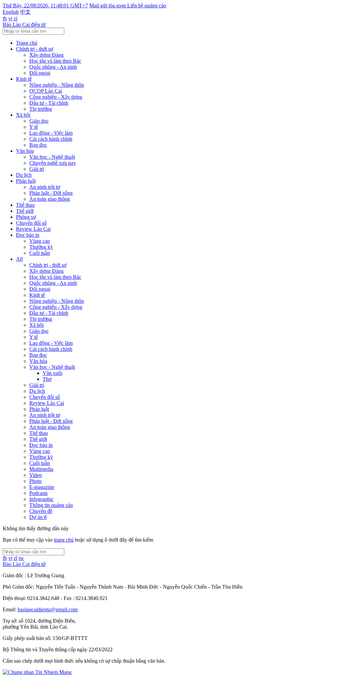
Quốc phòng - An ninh (53, 67)
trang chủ (64, 540)
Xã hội (23, 115)
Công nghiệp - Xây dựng (55, 97)
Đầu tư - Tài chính (48, 103)
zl (15, 18)
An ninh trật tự (44, 187)
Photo (35, 481)
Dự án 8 (38, 517)
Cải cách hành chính (50, 139)
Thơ (47, 379)
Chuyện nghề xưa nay (52, 163)
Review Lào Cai (33, 229)
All (19, 259)
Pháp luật (26, 181)
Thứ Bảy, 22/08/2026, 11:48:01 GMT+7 (45, 5)
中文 (25, 12)
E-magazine (41, 487)
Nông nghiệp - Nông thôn (56, 85)
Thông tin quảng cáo (51, 505)
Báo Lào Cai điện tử (24, 24)
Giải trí (36, 169)
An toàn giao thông (49, 199)
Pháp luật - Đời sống (51, 193)
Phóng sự (26, 217)
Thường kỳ (41, 247)
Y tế (33, 127)
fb (5, 18)
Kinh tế (24, 79)
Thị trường (40, 109)
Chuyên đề (40, 511)
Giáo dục (39, 121)
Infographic (41, 499)
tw (21, 558)
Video (35, 475)
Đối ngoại (39, 73)
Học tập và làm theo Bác (55, 61)
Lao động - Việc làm (51, 133)
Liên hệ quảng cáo (146, 5)
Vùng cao (39, 241)
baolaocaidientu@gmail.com (48, 609)
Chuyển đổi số (31, 223)
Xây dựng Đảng (46, 55)
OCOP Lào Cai (45, 91)
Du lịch (24, 175)
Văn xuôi (52, 373)
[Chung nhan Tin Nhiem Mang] (37, 672)
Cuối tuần (39, 253)
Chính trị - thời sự (34, 49)
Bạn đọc (38, 145)
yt (10, 18)
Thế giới (25, 211)
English (11, 12)
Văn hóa (25, 151)
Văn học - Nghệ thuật (52, 157)
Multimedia (41, 469)
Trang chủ (26, 43)
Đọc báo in (27, 235)
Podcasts (38, 493)
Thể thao (25, 205)
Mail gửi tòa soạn (108, 5)
